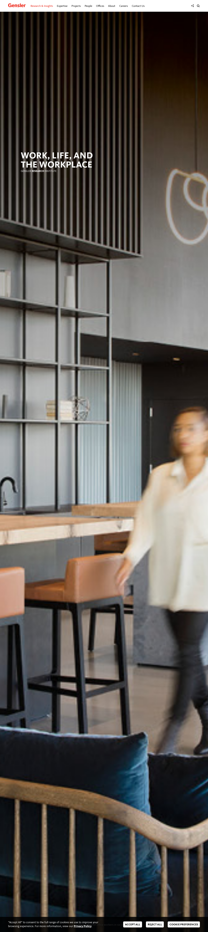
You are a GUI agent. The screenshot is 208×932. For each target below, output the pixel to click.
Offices (100, 6)
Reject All (155, 924)
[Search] (198, 5)
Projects (76, 6)
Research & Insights (42, 6)
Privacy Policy (82, 926)
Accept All (132, 924)
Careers (123, 6)
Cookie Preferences (183, 924)
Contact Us (138, 6)
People (88, 6)
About (111, 6)
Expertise (62, 6)
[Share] (192, 5)
